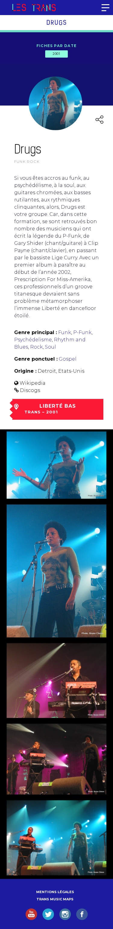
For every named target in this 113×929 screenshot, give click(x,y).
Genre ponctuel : (36, 359)
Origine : (25, 371)
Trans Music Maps (55, 899)
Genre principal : (35, 332)
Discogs (30, 390)
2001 (56, 54)
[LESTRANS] (34, 7)
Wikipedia (33, 383)
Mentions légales (55, 892)
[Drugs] (56, 465)
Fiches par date (56, 45)
